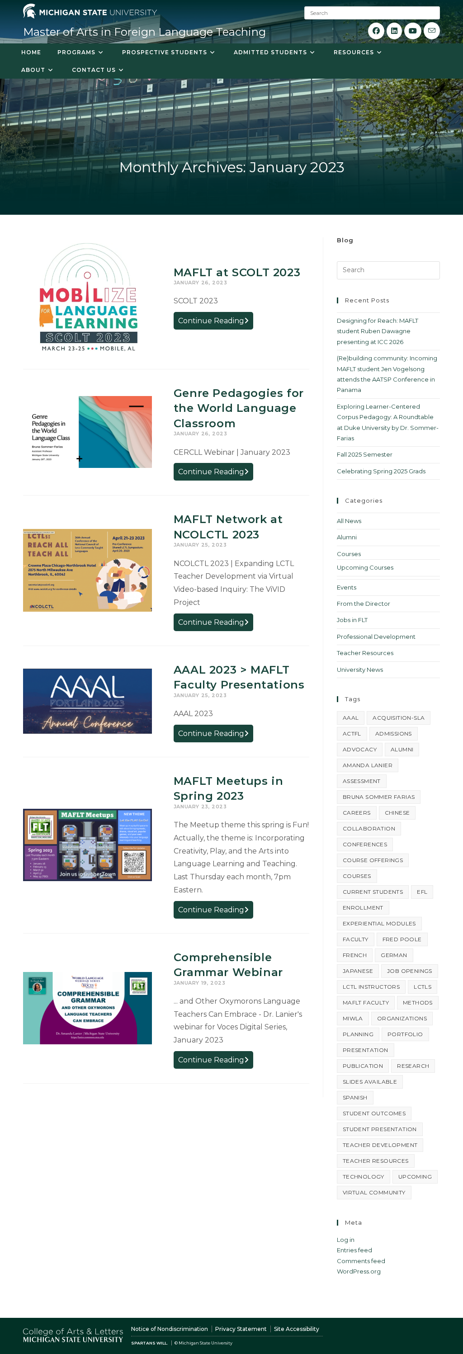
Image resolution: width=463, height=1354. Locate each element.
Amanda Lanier (367, 765)
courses (357, 876)
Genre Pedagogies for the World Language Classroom (239, 408)
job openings (409, 970)
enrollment (363, 907)
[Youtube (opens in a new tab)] (412, 31)
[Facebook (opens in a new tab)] (376, 31)
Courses (349, 553)
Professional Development (376, 636)
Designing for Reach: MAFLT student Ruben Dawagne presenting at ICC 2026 (377, 331)
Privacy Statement (241, 1329)
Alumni (347, 537)
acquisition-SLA (399, 717)
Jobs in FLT (352, 619)
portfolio (405, 1034)
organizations (402, 1018)
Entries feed (354, 1250)
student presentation (380, 1129)
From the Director (363, 603)
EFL (422, 891)
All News (349, 520)
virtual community (374, 1192)
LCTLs (422, 986)
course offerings (373, 860)
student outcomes (374, 1113)
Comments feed (361, 1260)
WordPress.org (359, 1271)
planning (358, 1034)
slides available (370, 1081)
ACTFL (352, 733)
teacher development (380, 1145)
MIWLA (353, 1018)
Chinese (397, 812)
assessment (362, 781)
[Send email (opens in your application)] (432, 30)
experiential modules (379, 923)
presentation (365, 1050)
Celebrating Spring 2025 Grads (381, 471)
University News (360, 669)
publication (363, 1065)
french (355, 955)
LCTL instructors (371, 986)
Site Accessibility (296, 1329)
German (394, 955)
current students (373, 891)
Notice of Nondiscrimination (169, 1329)
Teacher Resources (365, 652)
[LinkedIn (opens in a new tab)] (394, 31)
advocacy (360, 749)
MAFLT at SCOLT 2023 (237, 272)
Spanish (355, 1097)
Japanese (358, 970)
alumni (402, 749)
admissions (393, 733)
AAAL (351, 717)
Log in (345, 1239)
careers (357, 812)
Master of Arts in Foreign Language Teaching (144, 31)
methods (418, 1002)
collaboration (369, 828)
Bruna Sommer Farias (379, 796)
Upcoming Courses (365, 567)
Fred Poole (402, 939)
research (413, 1065)
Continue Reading (215, 323)
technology (363, 1176)
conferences (365, 844)
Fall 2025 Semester (364, 454)
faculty (356, 939)
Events (346, 587)
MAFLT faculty (366, 1002)
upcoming (415, 1176)
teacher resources (376, 1160)
